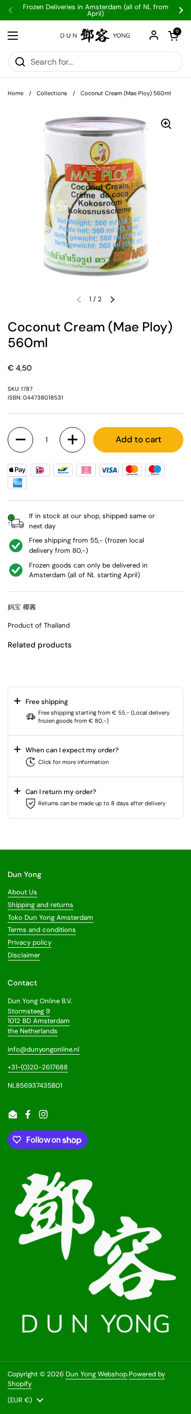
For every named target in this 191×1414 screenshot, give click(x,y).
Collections (52, 93)
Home (15, 93)
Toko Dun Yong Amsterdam (50, 917)
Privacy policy (29, 942)
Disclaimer (24, 955)
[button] (112, 299)
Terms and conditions (42, 929)
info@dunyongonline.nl (43, 1049)
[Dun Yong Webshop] (95, 35)
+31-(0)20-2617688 (38, 1067)
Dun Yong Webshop (96, 1374)
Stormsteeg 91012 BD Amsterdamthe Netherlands (39, 1021)
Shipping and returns (40, 904)
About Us (22, 892)
